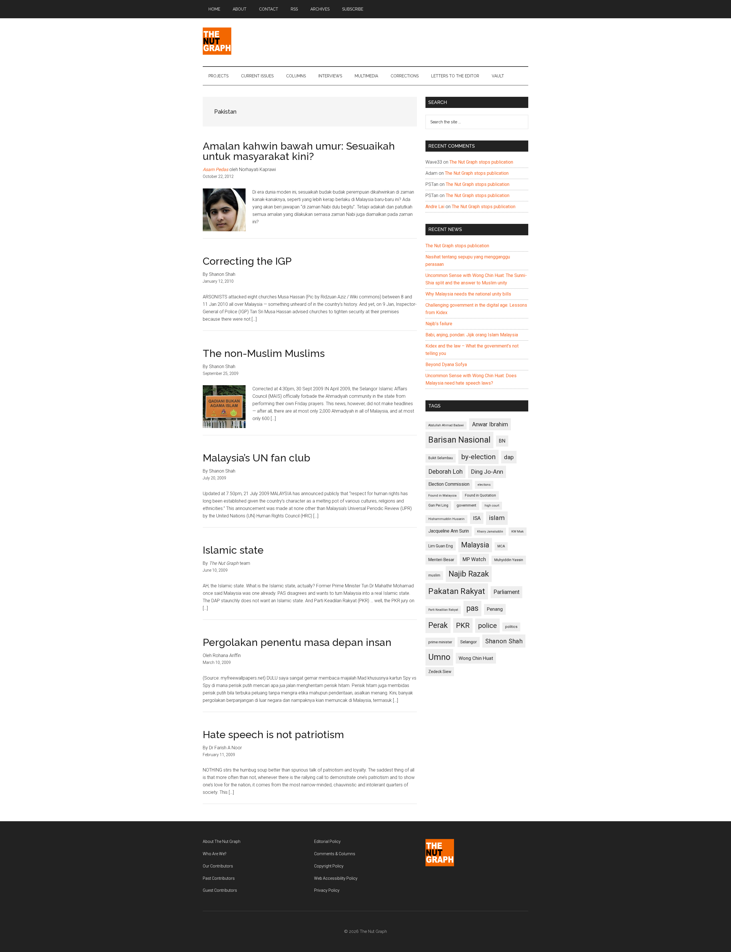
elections (484, 485)
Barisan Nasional (459, 440)
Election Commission (448, 484)
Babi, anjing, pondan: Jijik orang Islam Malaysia (471, 335)
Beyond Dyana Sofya (446, 364)
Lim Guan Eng (440, 546)
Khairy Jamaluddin (490, 531)
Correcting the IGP (247, 261)
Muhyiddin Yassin (508, 560)
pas (472, 608)
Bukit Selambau (440, 458)
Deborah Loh (445, 471)
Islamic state (233, 550)
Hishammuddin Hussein (446, 519)
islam (497, 518)
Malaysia (475, 545)
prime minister (440, 642)
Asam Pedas (215, 169)
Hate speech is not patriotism (273, 734)
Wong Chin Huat (476, 658)
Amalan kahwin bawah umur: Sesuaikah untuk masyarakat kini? (299, 151)
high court (492, 505)
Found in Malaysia (442, 495)
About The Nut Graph (221, 841)
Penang (495, 609)
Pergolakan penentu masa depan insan (297, 642)
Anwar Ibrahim (490, 424)
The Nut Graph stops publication (481, 162)
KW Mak (517, 531)
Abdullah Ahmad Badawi (446, 425)
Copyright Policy (329, 866)
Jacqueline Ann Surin (448, 531)
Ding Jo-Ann (487, 471)
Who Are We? (214, 853)
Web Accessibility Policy (336, 878)
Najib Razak (469, 574)
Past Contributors (219, 878)
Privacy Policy (327, 890)
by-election (478, 457)
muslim (434, 575)
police (487, 625)
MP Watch (474, 559)
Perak (438, 625)
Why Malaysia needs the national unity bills (468, 294)
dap (509, 457)
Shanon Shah (504, 641)
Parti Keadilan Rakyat (443, 610)
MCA (501, 546)
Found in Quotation (480, 495)
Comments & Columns (334, 853)
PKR (463, 625)
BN (502, 441)
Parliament (506, 592)
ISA (477, 518)
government (466, 505)
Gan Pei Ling (438, 505)
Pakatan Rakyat (456, 591)
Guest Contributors (220, 890)
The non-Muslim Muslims (264, 353)
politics (511, 626)
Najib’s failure (438, 323)
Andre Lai (434, 206)
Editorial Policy (327, 841)
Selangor (468, 641)
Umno (439, 657)
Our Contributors (218, 866)
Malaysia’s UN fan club (256, 458)
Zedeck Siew (439, 671)
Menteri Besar (441, 559)
